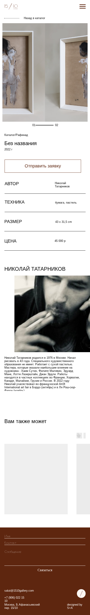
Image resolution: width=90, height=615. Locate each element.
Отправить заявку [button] (43, 165)
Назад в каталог (34, 18)
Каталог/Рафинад (16, 135)
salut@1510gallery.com (19, 590)
